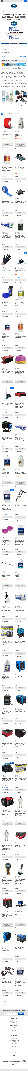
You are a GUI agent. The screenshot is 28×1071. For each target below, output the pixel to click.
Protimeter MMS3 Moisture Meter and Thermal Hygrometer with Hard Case (7, 881)
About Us (14, 1046)
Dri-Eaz (16, 502)
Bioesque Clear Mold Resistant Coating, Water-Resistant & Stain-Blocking (20, 542)
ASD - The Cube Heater (19, 676)
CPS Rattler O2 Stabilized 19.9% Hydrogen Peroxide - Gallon (20, 237)
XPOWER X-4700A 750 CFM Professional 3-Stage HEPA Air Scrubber (7, 780)
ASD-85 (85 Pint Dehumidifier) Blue (20, 710)
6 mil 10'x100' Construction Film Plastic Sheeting (6, 236)
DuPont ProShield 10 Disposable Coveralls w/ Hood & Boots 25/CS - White (20, 813)
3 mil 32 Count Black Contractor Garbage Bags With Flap (7, 643)
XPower (16, 400)
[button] (14, 23)
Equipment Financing (14, 1043)
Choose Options (20, 212)
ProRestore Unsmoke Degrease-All (20, 337)
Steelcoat (3, 232)
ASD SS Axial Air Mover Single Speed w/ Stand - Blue (7, 949)
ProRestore (4, 164)
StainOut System (18, 164)
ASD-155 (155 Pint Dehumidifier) (19, 948)
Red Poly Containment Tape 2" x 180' (7, 134)
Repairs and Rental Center (14, 1040)
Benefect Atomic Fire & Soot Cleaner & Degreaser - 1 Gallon (20, 472)
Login (17, 0)
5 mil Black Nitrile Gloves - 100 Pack (6, 269)
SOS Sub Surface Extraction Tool (19, 168)
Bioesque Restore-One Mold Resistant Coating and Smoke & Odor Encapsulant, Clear (20, 983)
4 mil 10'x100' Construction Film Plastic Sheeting (19, 439)
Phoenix (3, 367)
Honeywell (17, 198)
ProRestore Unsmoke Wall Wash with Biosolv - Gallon (7, 169)
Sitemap (15, 1069)
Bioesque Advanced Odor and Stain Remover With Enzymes (7, 473)
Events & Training (14, 1041)
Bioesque (3, 333)
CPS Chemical (17, 232)
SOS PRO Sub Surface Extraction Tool (7, 404)
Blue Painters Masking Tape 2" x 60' (7, 202)
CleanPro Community (14, 27)
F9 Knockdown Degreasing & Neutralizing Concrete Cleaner (6, 678)
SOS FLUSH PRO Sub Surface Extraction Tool (20, 270)
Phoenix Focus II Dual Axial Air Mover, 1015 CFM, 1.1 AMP (7, 371)
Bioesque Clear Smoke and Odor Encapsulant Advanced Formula (6, 507)
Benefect (16, 130)
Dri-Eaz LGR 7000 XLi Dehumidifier (20, 642)
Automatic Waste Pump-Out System (6, 982)
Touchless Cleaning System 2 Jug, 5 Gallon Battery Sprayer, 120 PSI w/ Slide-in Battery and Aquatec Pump (20, 881)
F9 (2, 673)
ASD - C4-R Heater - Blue (20, 913)
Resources (14, 1048)
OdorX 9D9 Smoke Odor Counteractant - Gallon (20, 304)
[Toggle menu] (2, 2)
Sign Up (20, 0)
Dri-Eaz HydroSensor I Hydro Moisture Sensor (7, 575)
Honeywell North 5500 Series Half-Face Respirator (20, 203)
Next (24, 1001)
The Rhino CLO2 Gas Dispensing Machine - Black (20, 745)
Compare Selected (22, 1004)
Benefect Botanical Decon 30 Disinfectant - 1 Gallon (20, 135)
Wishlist (14, 1027)
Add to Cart (7, 144)
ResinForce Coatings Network (14, 35)
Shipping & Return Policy (14, 1044)
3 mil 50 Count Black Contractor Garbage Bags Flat (20, 779)
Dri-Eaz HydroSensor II (20, 506)
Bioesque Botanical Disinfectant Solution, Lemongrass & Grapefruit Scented (20, 576)
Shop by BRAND (14, 1037)
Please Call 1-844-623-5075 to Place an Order (20, 145)
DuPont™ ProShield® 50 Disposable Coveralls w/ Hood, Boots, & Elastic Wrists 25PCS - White (7, 847)
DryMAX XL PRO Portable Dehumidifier (6, 813)
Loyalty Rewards (14, 1038)
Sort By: (10, 113)
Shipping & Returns (14, 1030)
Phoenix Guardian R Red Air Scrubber (20, 846)
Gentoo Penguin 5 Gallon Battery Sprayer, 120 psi (6, 609)
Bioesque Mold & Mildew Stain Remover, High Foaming (6, 338)
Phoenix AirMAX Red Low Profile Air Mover (7, 745)
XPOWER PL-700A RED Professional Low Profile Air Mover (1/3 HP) (19, 405)
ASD (2, 434)
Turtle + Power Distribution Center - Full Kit (7, 439)
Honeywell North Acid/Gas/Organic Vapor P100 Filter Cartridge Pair (19, 371)
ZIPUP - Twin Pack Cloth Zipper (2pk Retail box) (6, 304)
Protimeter (3, 876)
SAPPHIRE (3, 978)
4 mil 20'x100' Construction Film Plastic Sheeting (19, 609)
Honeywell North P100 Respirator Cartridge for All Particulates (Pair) (6, 542)
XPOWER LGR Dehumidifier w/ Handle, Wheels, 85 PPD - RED (7, 915)
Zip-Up (3, 198)
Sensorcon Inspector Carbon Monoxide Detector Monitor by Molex (7, 711)
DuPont (16, 809)
